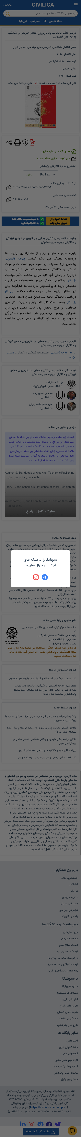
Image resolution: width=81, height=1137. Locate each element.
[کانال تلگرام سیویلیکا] (45, 577)
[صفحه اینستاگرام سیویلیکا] (36, 577)
